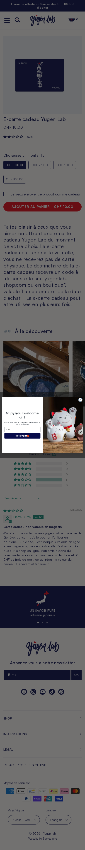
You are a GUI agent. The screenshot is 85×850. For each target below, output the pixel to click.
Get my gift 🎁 (22, 435)
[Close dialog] (80, 400)
